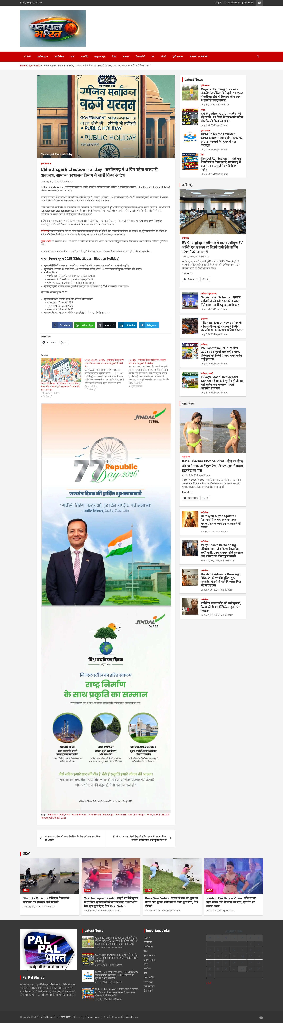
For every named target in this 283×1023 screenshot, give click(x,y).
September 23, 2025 (94, 910)
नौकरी (163, 56)
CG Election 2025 (55, 814)
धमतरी (210, 373)
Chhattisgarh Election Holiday (117, 814)
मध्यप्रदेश (148, 981)
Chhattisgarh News (142, 814)
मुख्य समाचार (46, 163)
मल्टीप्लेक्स (59, 56)
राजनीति (84, 56)
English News (199, 56)
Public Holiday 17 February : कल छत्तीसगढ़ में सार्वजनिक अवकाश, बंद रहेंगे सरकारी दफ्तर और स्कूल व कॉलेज (60, 386)
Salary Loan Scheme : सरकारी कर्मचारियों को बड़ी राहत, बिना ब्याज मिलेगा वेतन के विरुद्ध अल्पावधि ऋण (221, 301)
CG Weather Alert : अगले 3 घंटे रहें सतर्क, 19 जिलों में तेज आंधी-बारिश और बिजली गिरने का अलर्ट (222, 117)
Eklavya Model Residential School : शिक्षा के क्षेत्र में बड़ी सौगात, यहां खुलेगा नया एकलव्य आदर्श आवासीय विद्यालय (222, 382)
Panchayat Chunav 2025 (53, 818)
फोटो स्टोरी (149, 977)
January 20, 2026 (210, 589)
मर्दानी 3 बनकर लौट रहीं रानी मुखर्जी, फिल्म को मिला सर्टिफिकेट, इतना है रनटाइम (221, 607)
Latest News (193, 80)
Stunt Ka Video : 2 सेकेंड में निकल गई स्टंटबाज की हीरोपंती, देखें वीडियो (46, 900)
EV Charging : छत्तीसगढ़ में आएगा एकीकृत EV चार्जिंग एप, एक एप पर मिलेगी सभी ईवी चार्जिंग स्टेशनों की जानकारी (212, 247)
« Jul (208, 982)
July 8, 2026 (207, 309)
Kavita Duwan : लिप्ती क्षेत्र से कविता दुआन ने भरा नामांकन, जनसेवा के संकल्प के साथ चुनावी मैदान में (140, 838)
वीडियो (26, 854)
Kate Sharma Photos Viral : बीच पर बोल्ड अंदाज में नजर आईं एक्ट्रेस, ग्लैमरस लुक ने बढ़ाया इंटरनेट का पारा (213, 466)
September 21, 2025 (155, 910)
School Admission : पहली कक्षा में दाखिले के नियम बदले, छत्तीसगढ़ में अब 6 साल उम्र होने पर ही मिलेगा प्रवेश (221, 164)
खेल (72, 56)
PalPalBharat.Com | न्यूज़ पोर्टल (55, 1017)
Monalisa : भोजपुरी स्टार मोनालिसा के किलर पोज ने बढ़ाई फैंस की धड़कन (72, 838)
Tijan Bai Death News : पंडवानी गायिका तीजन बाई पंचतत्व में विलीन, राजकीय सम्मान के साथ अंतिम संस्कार (221, 326)
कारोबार (126, 56)
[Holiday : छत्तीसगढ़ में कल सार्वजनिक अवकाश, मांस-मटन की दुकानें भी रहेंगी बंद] (151, 373)
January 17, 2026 (210, 615)
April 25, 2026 (189, 475)
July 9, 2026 (207, 125)
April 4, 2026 (207, 531)
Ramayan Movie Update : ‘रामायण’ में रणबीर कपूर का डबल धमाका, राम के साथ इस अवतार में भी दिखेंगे (221, 521)
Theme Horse (92, 1017)
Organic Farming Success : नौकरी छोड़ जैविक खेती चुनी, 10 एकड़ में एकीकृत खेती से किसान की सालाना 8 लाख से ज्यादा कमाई (222, 94)
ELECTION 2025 (161, 814)
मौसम (203, 110)
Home (27, 56)
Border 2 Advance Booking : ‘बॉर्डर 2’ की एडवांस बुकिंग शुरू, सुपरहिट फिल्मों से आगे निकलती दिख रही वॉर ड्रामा (221, 579)
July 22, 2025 (213, 910)
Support (218, 2)
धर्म (152, 56)
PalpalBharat (66, 181)
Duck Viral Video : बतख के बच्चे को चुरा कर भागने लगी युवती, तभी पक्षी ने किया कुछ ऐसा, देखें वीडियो (171, 902)
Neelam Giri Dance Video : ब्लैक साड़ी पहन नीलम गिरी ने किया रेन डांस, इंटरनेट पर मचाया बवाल (231, 902)
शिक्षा (114, 56)
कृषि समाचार (178, 56)
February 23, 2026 (210, 560)
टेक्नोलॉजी (140, 56)
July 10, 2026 (208, 104)
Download (249, 2)
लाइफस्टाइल (99, 56)
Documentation (233, 2)
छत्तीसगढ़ (41, 56)
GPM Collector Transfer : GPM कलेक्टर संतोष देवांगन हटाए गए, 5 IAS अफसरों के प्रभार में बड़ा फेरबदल (222, 139)
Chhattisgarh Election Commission (83, 814)
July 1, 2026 (207, 392)
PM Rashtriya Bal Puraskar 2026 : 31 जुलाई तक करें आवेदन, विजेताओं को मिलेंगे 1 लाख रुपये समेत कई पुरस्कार (221, 353)
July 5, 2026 (207, 334)
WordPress (132, 1017)
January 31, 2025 (50, 181)
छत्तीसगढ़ (45, 231)
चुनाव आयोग (46, 241)
